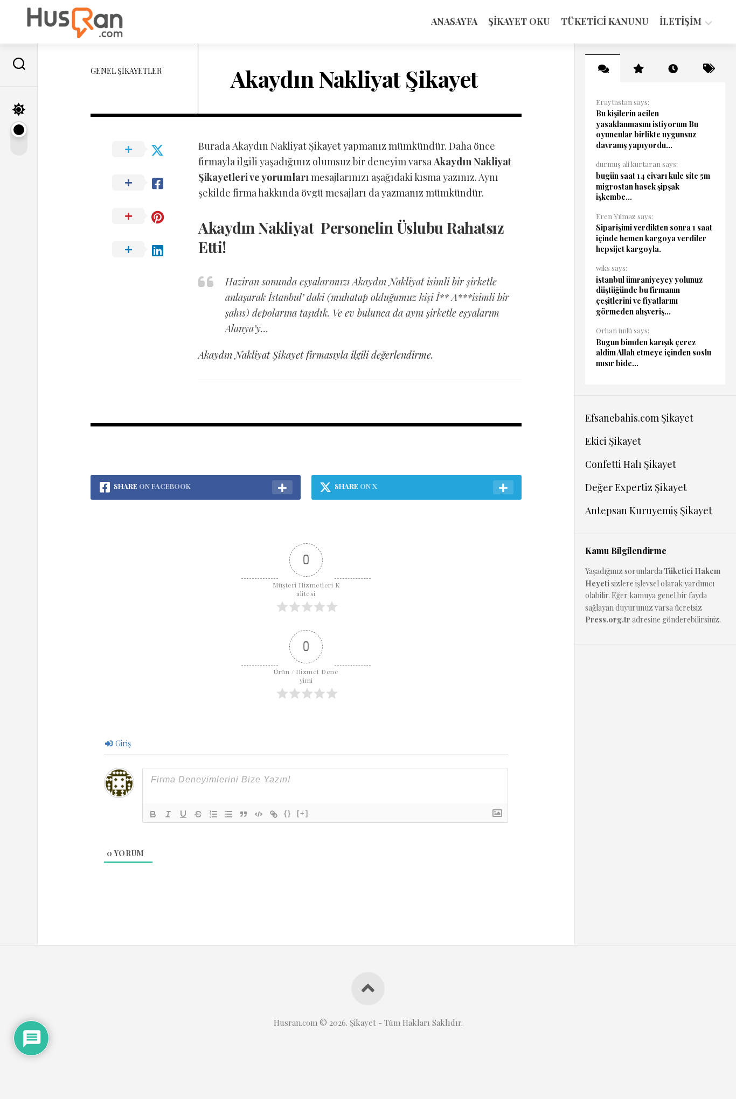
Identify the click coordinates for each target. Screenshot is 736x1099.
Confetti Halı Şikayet (630, 464)
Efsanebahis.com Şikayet (639, 417)
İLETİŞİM (680, 21)
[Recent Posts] (672, 68)
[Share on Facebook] (144, 183)
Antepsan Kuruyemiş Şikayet (648, 510)
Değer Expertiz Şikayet (636, 487)
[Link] (273, 814)
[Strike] (198, 814)
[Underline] (183, 814)
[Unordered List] (228, 814)
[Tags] (707, 68)
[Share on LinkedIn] (144, 250)
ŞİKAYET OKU (519, 21)
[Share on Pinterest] (144, 216)
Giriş (122, 743)
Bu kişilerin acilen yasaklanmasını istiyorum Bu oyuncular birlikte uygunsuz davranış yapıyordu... (647, 129)
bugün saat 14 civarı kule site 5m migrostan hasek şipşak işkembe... (653, 186)
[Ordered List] (213, 814)
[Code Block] (258, 814)
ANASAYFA (454, 21)
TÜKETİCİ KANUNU (605, 21)
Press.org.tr (607, 619)
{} (287, 813)
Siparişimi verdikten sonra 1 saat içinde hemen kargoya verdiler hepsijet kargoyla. (654, 238)
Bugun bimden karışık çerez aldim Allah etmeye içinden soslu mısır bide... (653, 352)
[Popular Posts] (637, 68)
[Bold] (153, 814)
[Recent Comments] (602, 68)
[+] (303, 813)
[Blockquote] (243, 814)
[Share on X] (144, 149)
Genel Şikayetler (126, 71)
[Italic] (168, 814)
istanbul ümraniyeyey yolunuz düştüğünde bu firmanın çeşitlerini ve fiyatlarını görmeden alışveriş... (649, 296)
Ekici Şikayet (613, 441)
